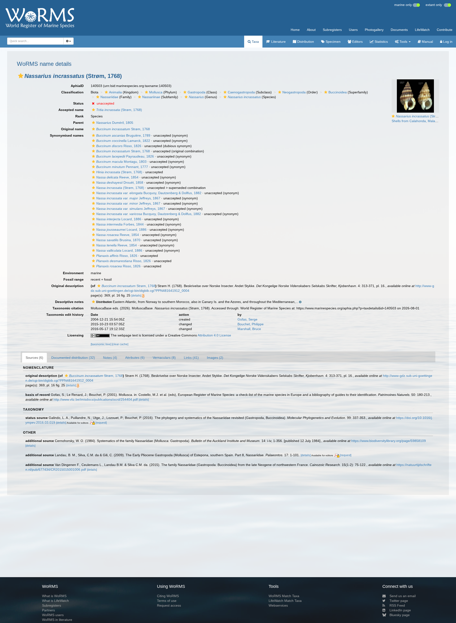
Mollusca (155, 92)
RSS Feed (397, 605)
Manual (427, 41)
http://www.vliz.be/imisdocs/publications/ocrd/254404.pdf (95, 399)
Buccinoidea (337, 92)
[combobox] (35, 41)
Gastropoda (196, 92)
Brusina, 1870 (118, 240)
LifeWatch (422, 30)
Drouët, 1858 (119, 182)
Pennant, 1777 (122, 167)
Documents (399, 30)
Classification (72, 92)
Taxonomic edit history (65, 314)
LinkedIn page (400, 610)
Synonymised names (67, 135)
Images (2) (215, 357)
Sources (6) (34, 357)
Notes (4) (110, 357)
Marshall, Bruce (249, 329)
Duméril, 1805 (114, 123)
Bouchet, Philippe (251, 324)
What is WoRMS (54, 596)
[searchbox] (34, 41)
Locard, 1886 (118, 219)
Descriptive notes (69, 302)
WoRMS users (53, 615)
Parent (78, 123)
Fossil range (73, 279)
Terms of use (166, 601)
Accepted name (71, 110)
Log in (447, 41)
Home (295, 30)
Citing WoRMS (168, 596)
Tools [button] (403, 41)
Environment (73, 273)
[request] (101, 422)
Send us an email (403, 596)
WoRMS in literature (57, 620)
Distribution (305, 41)
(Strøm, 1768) (119, 110)
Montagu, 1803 (121, 161)
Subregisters (332, 30)
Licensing (75, 335)
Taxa (255, 41)
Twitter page (399, 601)
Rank (79, 116)
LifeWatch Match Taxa (285, 601)
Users (353, 30)
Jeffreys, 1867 (128, 198)
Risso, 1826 (118, 146)
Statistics (381, 41)
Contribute (444, 30)
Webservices (278, 605)
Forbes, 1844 (120, 224)
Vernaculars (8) (164, 357)
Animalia (115, 92)
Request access (169, 605)
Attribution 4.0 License (214, 335)
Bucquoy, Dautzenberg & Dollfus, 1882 (148, 193)
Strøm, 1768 (123, 129)
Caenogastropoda (241, 92)
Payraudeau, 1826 (125, 156)
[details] (136, 295)
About (311, 30)
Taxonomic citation (68, 308)
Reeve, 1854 (117, 177)
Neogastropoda (294, 92)
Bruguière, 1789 (123, 135)
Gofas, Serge (247, 319)
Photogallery (374, 30)
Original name (72, 129)
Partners (48, 610)
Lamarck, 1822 (123, 141)
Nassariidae (109, 97)
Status (78, 103)
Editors (357, 41)
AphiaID (77, 86)
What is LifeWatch (55, 601)
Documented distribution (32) (73, 357)
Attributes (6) (135, 357)
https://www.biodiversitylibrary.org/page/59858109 (388, 441)
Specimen (333, 41)
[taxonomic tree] (101, 344)
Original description (67, 286)
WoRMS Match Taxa (284, 596)
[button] (20, 76)
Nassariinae (151, 97)
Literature (278, 41)
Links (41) (191, 357)
